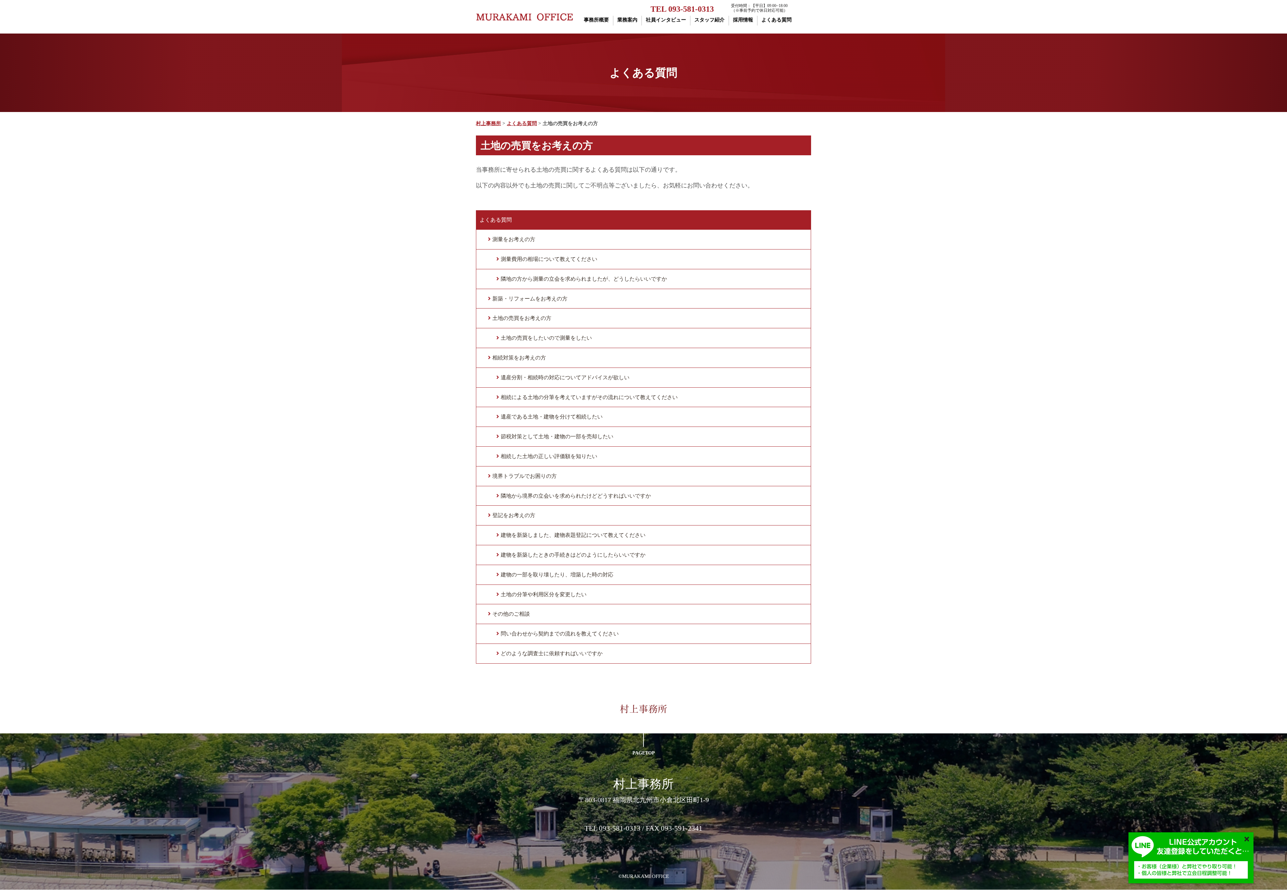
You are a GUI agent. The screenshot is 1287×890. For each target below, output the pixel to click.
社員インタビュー (666, 19)
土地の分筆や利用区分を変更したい (544, 594)
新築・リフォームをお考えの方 (529, 298)
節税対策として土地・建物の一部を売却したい (557, 436)
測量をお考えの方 (513, 239)
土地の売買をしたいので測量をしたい (546, 338)
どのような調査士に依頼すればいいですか (552, 653)
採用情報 (743, 19)
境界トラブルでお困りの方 (524, 476)
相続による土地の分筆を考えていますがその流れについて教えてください (589, 397)
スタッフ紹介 (709, 19)
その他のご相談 (511, 614)
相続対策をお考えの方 (519, 357)
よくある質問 (776, 19)
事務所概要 (596, 19)
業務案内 (627, 19)
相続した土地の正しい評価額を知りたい (549, 456)
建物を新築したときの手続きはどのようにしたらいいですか (573, 555)
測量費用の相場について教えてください (549, 259)
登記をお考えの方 (513, 515)
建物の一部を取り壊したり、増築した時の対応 (557, 574)
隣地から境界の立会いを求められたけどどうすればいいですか (576, 496)
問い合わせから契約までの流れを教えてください (560, 633)
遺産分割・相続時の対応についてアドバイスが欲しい (565, 377)
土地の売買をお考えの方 (521, 318)
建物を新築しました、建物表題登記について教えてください (573, 535)
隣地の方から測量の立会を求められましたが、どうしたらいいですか (584, 279)
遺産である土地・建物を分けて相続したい (552, 417)
